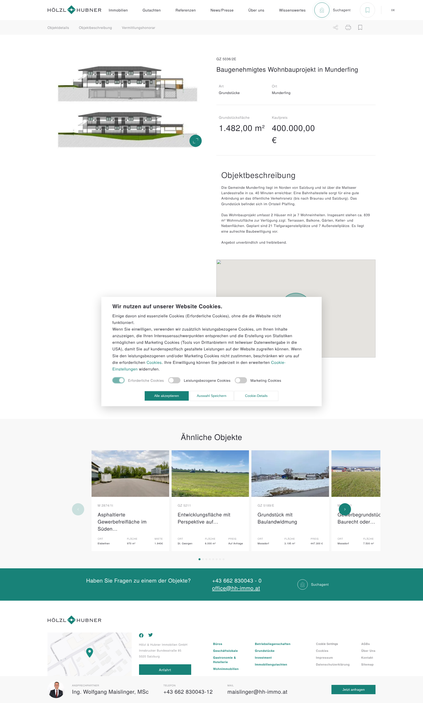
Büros (218, 644)
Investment (263, 657)
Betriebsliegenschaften (272, 644)
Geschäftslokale (225, 650)
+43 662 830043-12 (188, 691)
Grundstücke (265, 650)
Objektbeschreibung (95, 27)
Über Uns (368, 650)
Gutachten (152, 10)
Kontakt (367, 657)
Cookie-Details (256, 396)
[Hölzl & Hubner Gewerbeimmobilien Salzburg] (74, 10)
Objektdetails (58, 27)
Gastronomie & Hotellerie (224, 659)
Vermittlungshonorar (138, 27)
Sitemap (367, 664)
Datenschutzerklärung (333, 664)
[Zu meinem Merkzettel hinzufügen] (360, 27)
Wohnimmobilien (226, 669)
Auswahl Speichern (211, 396)
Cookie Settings (327, 644)
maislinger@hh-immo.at (257, 691)
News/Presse (222, 10)
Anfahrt (165, 669)
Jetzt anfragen (353, 689)
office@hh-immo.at (236, 588)
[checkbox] (138, 380)
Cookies (322, 650)
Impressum (324, 657)
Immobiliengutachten (271, 664)
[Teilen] (336, 27)
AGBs (365, 644)
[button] (199, 559)
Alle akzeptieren (166, 396)
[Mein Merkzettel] (367, 10)
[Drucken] (348, 27)
